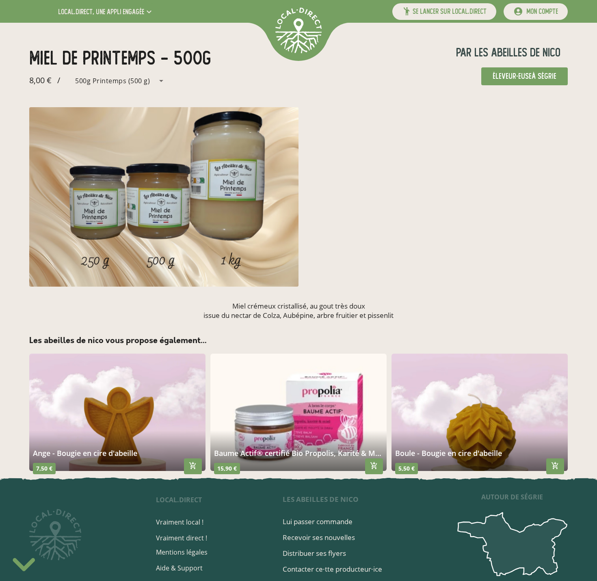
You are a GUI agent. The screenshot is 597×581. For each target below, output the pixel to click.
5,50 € (406, 468)
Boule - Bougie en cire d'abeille (448, 453)
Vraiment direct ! (181, 537)
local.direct (179, 499)
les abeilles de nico (516, 52)
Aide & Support (179, 568)
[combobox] (114, 81)
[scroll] (24, 562)
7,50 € (44, 468)
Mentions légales (182, 552)
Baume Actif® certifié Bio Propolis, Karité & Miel (298, 453)
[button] (106, 11)
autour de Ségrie (512, 496)
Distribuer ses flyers (314, 553)
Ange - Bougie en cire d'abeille (85, 453)
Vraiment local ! (179, 522)
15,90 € (227, 468)
